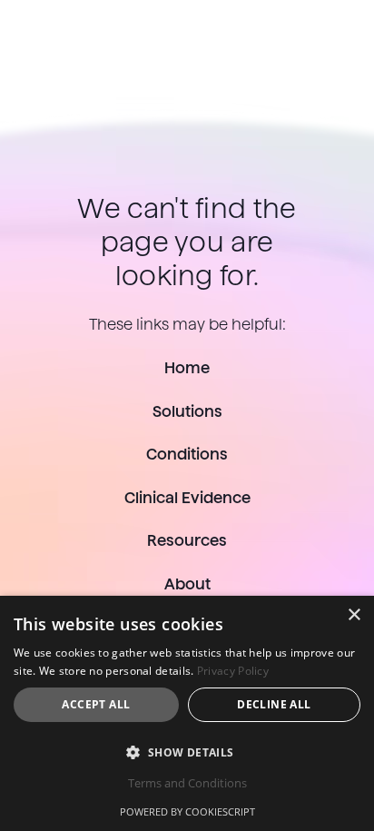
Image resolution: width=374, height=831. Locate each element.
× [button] (353, 615)
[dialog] (187, 713)
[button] (187, 752)
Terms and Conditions (187, 783)
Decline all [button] (273, 704)
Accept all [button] (96, 704)
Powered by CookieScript (187, 811)
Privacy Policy (233, 670)
